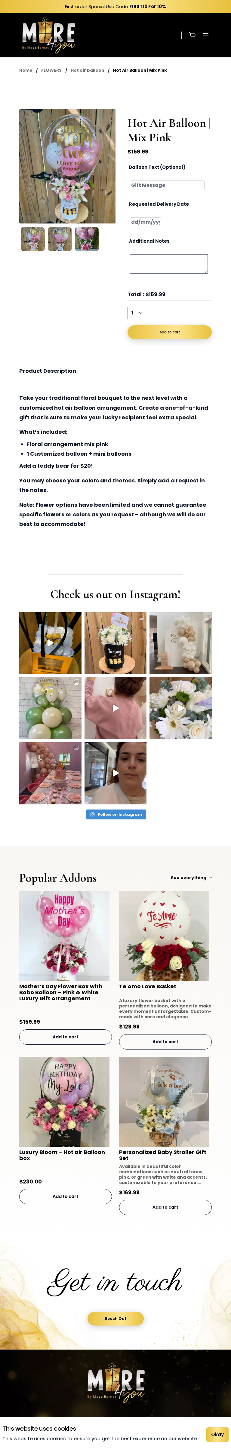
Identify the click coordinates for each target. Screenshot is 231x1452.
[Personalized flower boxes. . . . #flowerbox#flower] (116, 643)
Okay (217, 1434)
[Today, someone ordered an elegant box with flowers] (180, 708)
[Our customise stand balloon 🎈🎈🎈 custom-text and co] (50, 708)
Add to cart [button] (66, 1037)
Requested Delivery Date (159, 204)
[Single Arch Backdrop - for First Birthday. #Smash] (180, 643)
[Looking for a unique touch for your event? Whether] (50, 773)
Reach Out (115, 1318)
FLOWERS (51, 70)
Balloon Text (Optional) (157, 167)
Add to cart (169, 332)
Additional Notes (149, 241)
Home (25, 70)
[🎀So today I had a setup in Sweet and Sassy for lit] (116, 773)
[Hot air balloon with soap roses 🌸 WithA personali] (50, 643)
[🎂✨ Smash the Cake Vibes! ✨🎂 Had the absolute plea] (116, 708)
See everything (188, 878)
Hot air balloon (87, 70)
